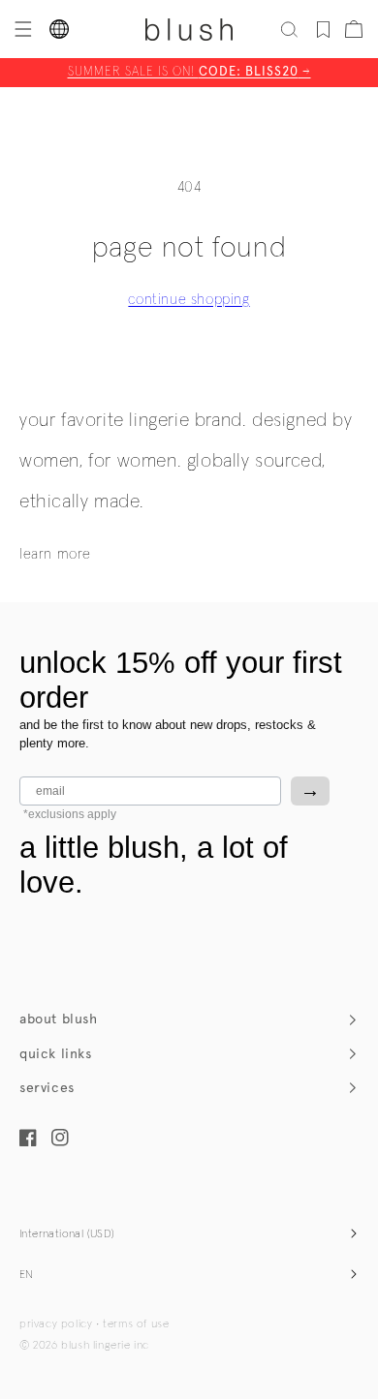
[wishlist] (323, 29)
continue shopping (188, 299)
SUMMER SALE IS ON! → (189, 72)
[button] (21, 29)
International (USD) (67, 1234)
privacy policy (55, 1324)
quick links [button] (55, 1054)
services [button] (47, 1088)
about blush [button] (58, 1019)
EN (26, 1275)
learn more (55, 554)
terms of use (136, 1324)
